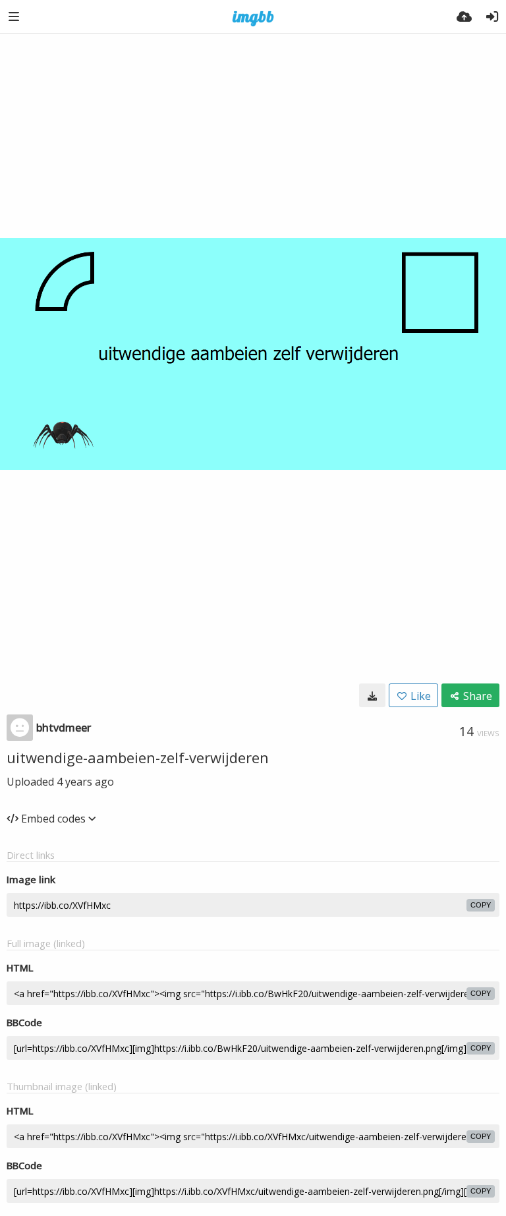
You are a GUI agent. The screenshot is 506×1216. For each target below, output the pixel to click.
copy (480, 905)
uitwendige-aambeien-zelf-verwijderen (138, 757)
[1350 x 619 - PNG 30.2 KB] (372, 695)
